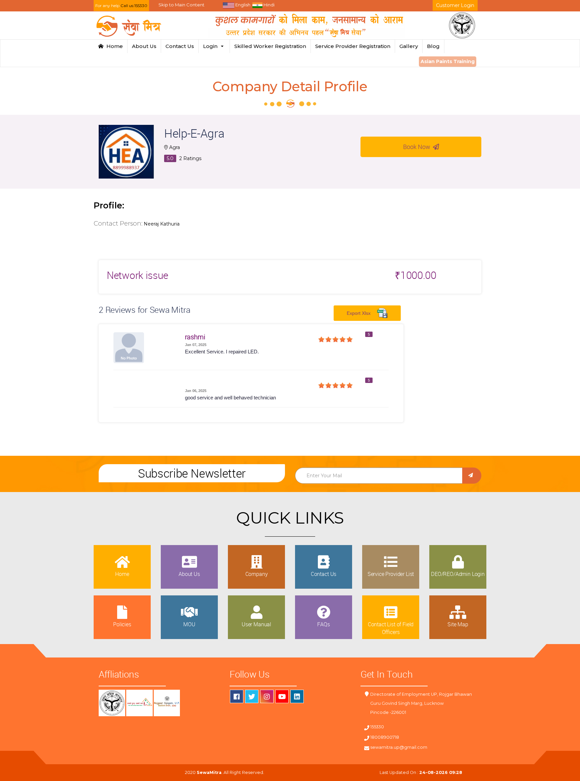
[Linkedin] (297, 696)
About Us (144, 46)
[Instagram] (267, 696)
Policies (122, 624)
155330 (377, 726)
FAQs (323, 624)
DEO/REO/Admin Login (458, 574)
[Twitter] (251, 696)
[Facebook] (236, 696)
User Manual (256, 624)
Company (256, 574)
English (242, 4)
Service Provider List (391, 574)
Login (211, 46)
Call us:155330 (133, 5)
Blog (433, 46)
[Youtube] (282, 696)
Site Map (457, 624)
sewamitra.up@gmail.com (398, 747)
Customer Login (455, 5)
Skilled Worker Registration (270, 46)
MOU (189, 624)
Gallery (408, 46)
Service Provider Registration (352, 46)
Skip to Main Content (181, 4)
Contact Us (179, 46)
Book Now (418, 147)
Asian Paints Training (448, 61)
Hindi (268, 4)
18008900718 (384, 737)
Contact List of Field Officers (391, 628)
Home (113, 46)
